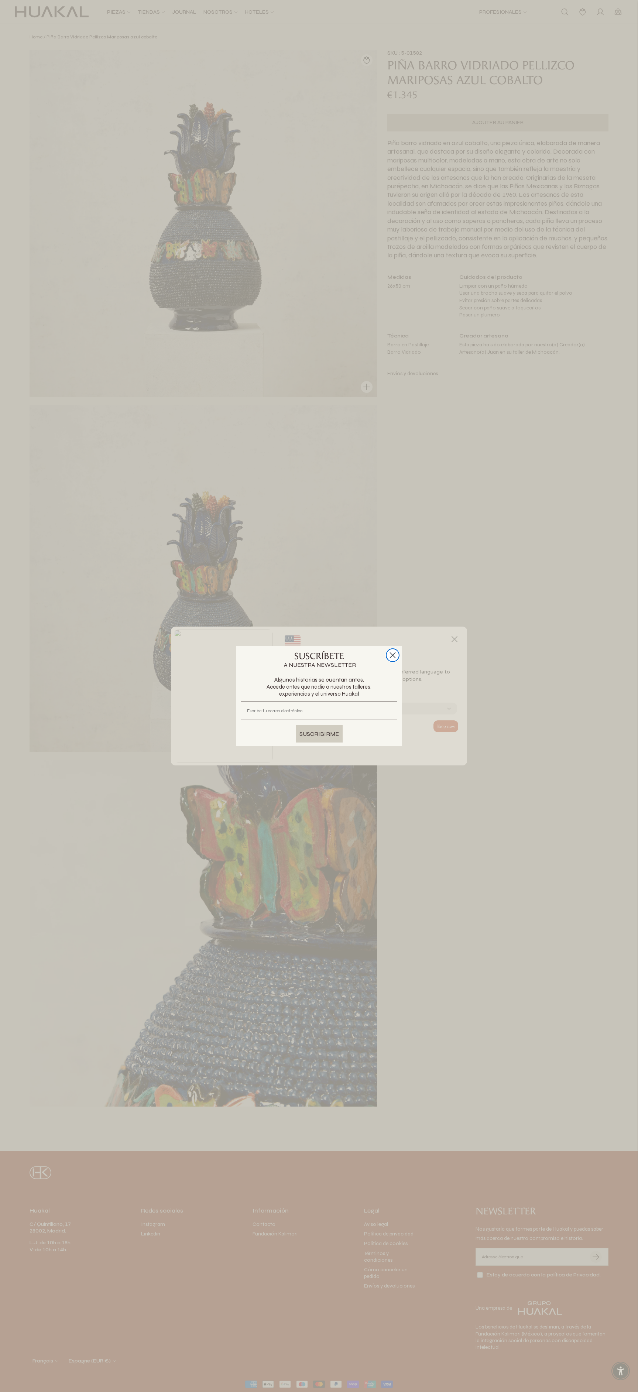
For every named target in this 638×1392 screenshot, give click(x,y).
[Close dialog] (392, 655)
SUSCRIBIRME (319, 733)
